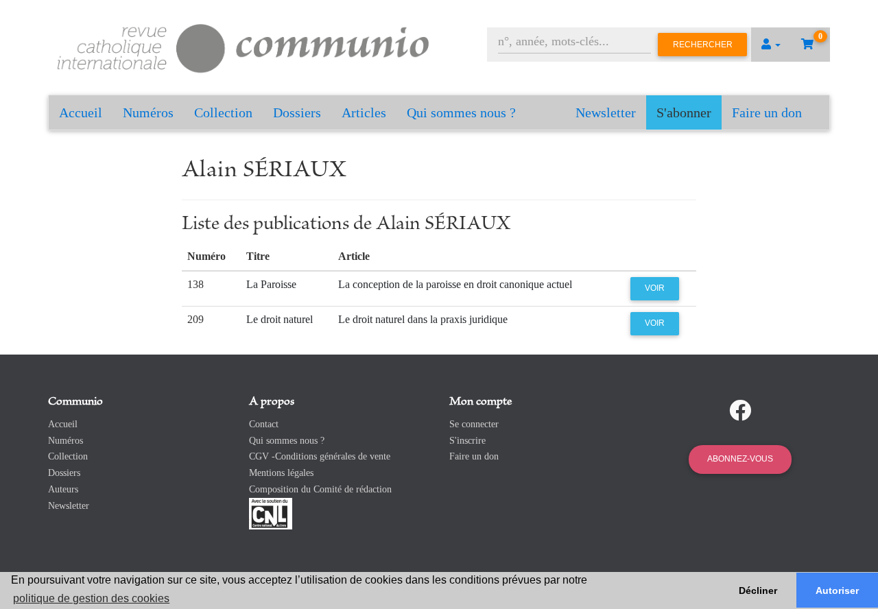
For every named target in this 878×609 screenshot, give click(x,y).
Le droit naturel (279, 319)
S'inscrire (467, 440)
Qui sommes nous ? (461, 112)
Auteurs (63, 489)
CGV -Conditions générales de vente (319, 456)
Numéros (148, 112)
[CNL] (270, 513)
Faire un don (767, 112)
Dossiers (297, 112)
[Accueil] (243, 46)
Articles (364, 112)
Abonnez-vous (740, 459)
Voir (655, 288)
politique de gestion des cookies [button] (91, 598)
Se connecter (474, 424)
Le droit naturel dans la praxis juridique (423, 319)
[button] (771, 44)
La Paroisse (271, 284)
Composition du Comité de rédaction (320, 489)
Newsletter (606, 112)
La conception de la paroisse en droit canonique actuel (455, 284)
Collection (223, 112)
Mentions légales (281, 473)
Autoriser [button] (837, 590)
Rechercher (703, 44)
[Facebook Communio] (740, 411)
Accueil (80, 112)
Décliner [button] (758, 590)
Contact (263, 424)
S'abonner (683, 112)
